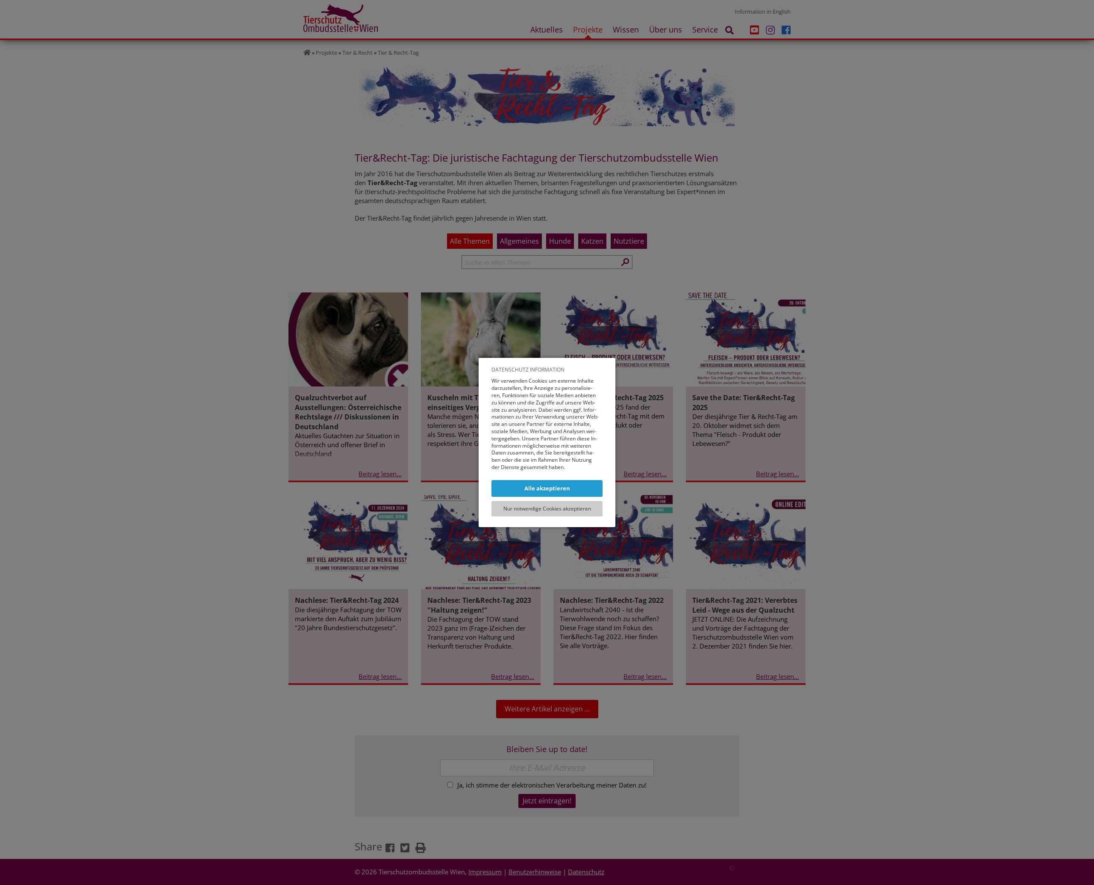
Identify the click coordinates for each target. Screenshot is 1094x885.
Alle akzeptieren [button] (547, 488)
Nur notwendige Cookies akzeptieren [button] (547, 508)
